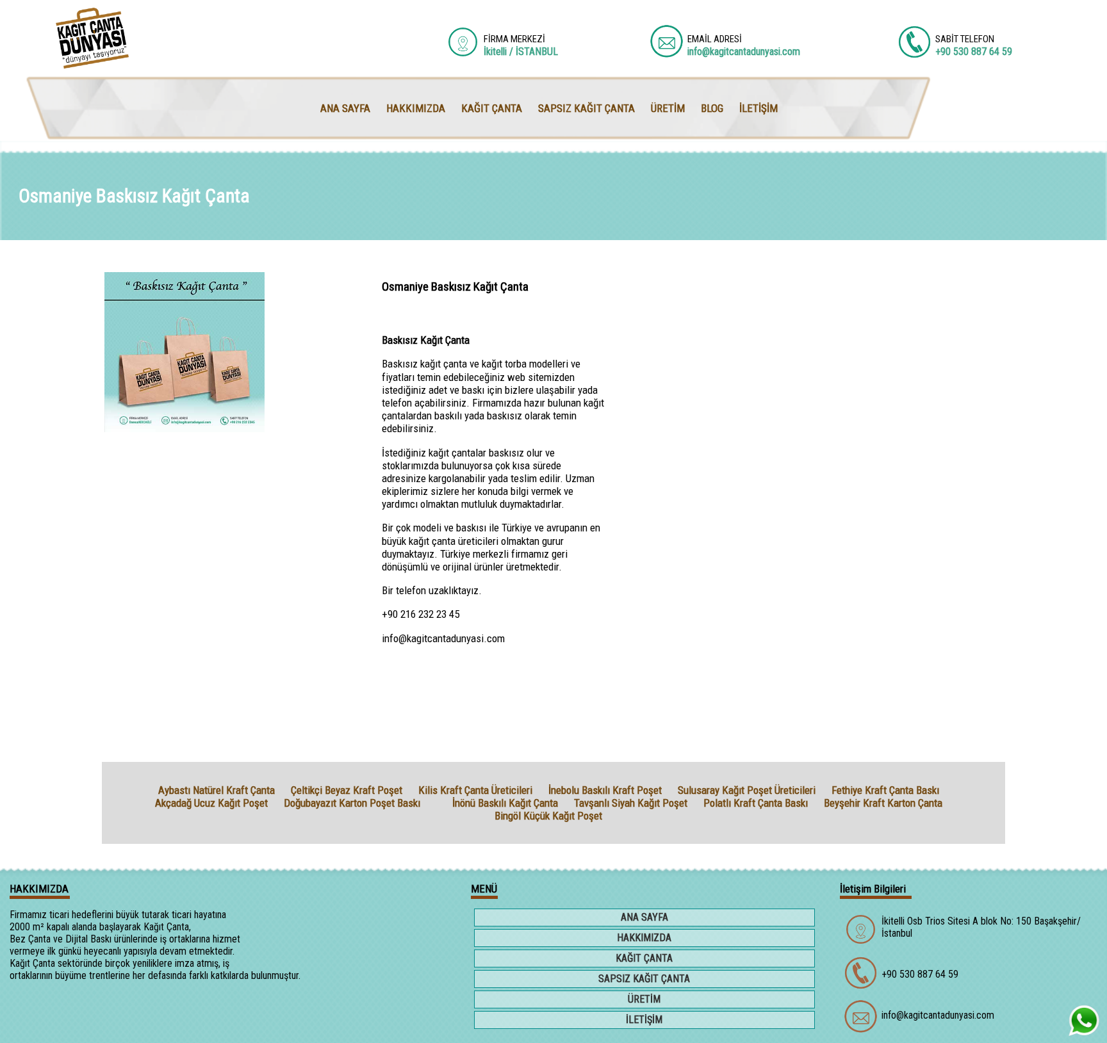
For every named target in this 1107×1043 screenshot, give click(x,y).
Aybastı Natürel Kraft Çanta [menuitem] (216, 790)
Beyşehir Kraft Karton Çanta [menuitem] (883, 803)
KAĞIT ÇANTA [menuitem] (491, 108)
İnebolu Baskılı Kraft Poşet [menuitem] (605, 790)
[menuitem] (436, 803)
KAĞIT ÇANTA (644, 958)
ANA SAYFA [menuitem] (345, 108)
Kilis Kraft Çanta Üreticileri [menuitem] (475, 790)
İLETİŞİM (644, 1020)
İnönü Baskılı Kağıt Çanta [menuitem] (505, 803)
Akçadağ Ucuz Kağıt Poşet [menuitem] (211, 803)
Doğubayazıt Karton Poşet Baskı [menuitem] (352, 803)
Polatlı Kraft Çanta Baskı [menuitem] (755, 803)
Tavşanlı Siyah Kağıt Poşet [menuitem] (630, 803)
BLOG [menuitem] (712, 108)
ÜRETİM (644, 999)
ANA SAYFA (644, 917)
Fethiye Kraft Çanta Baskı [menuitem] (885, 790)
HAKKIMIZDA (644, 938)
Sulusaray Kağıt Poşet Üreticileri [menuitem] (747, 790)
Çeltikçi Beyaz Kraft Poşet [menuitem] (346, 790)
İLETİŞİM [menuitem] (758, 108)
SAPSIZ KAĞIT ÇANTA (644, 979)
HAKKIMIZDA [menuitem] (415, 108)
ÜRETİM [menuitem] (668, 108)
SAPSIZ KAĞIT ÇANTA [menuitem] (586, 108)
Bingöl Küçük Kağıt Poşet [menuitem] (548, 816)
